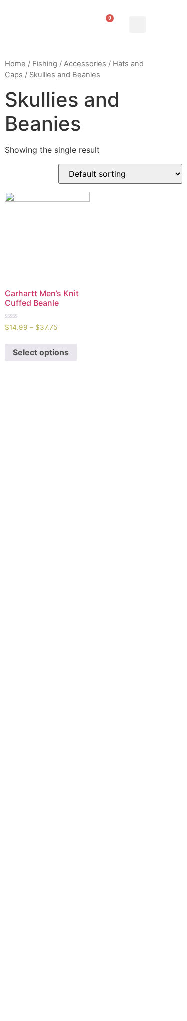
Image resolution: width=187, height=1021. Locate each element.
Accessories (85, 63)
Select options (41, 352)
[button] (137, 24)
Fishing (44, 63)
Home (15, 63)
